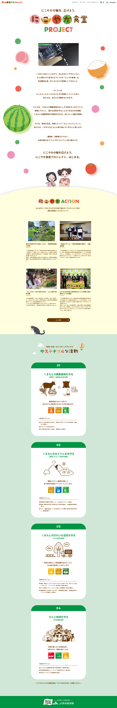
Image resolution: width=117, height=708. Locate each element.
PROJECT (75, 2)
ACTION (82, 2)
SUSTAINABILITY (92, 2)
